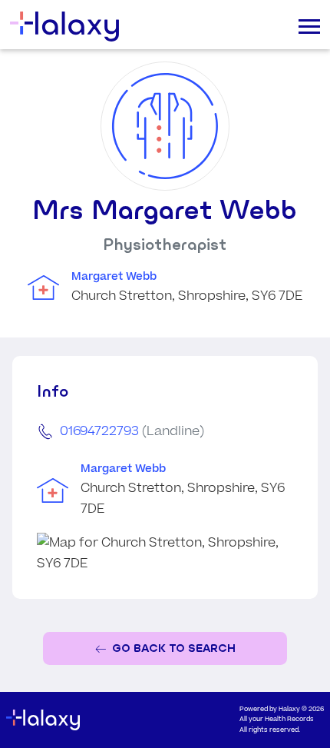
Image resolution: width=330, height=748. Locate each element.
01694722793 (99, 431)
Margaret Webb (114, 276)
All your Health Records (276, 719)
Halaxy (289, 709)
